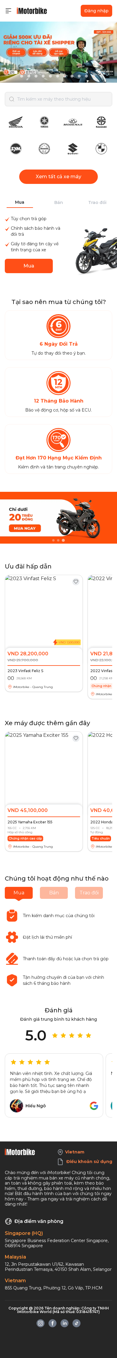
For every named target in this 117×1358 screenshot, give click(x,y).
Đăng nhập (96, 10)
